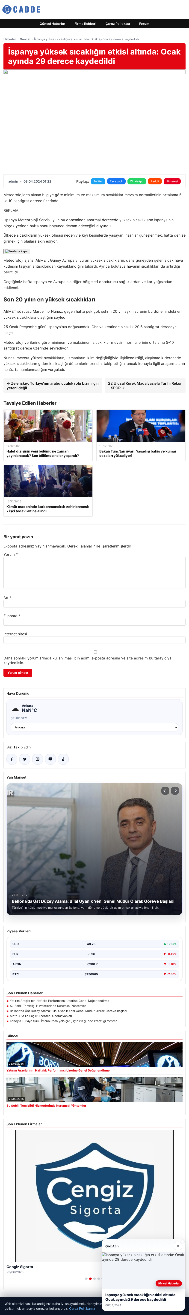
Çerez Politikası (118, 24)
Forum (144, 24)
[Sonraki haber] (175, 791)
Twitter (98, 181)
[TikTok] (63, 759)
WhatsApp (136, 181)
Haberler (9, 39)
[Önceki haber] (165, 791)
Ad (7, 597)
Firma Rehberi (85, 24)
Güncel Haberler (52, 24)
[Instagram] (37, 759)
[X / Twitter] (24, 759)
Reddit (155, 181)
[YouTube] (50, 759)
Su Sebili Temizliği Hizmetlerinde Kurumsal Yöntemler (48, 1006)
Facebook (116, 181)
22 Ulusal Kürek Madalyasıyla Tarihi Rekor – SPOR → (145, 385)
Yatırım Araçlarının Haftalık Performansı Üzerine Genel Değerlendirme (59, 1001)
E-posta (11, 615)
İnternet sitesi (15, 634)
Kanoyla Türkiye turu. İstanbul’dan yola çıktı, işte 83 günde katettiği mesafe (63, 1021)
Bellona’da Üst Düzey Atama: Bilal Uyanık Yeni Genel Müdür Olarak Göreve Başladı (68, 1011)
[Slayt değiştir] (86, 1279)
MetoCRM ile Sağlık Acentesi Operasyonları (41, 1016)
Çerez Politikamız (82, 1308)
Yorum (10, 554)
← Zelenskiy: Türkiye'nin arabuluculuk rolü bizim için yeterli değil (53, 385)
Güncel (25, 39)
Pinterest (172, 181)
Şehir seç (19, 718)
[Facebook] (11, 759)
